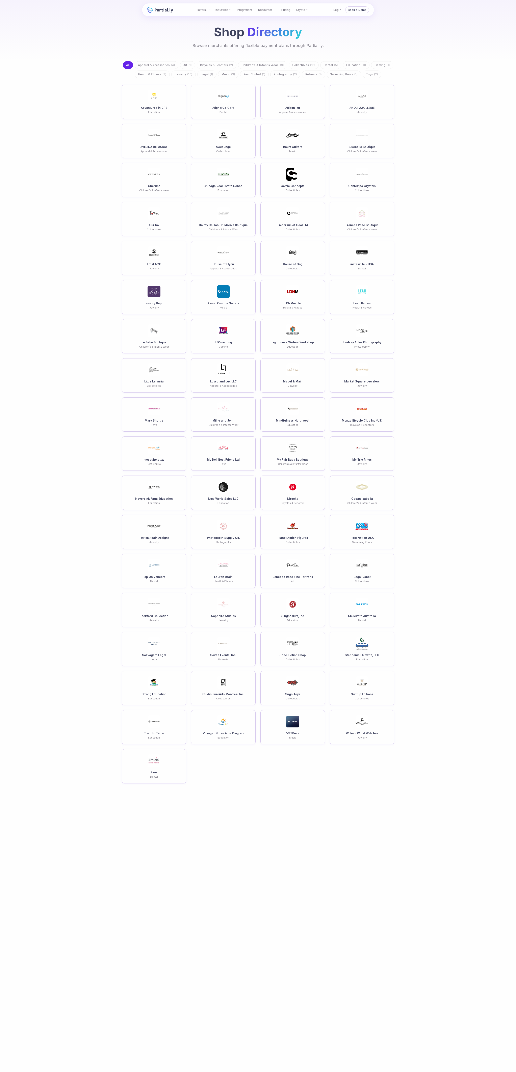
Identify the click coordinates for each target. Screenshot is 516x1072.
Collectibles (303, 65)
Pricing (285, 9)
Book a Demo (357, 9)
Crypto (300, 9)
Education (356, 65)
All (128, 65)
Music (228, 74)
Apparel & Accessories (156, 65)
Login (337, 9)
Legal (207, 74)
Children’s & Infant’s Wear (262, 65)
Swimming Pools (344, 74)
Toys (372, 74)
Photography (285, 74)
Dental (331, 65)
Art (187, 65)
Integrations (245, 9)
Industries (221, 9)
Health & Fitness (152, 74)
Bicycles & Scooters (216, 65)
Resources (265, 9)
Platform (201, 9)
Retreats (313, 74)
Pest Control (254, 74)
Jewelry (183, 74)
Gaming (382, 65)
